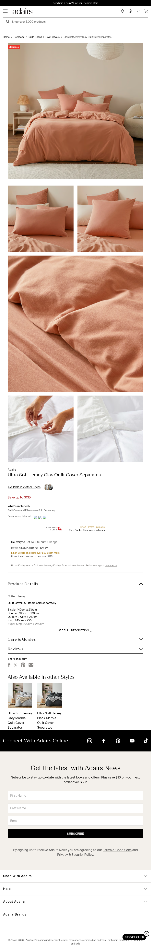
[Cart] (146, 11)
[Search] (8, 22)
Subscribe (75, 833)
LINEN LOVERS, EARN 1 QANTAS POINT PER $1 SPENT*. (78, 3)
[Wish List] (138, 11)
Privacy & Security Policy (75, 855)
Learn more (53, 553)
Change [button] (52, 542)
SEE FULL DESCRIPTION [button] (73, 630)
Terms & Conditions (117, 850)
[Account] (130, 11)
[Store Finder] (122, 11)
